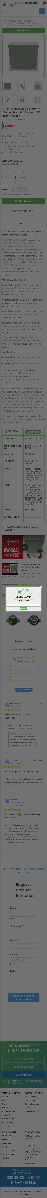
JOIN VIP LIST (23, 608)
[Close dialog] (41, 587)
